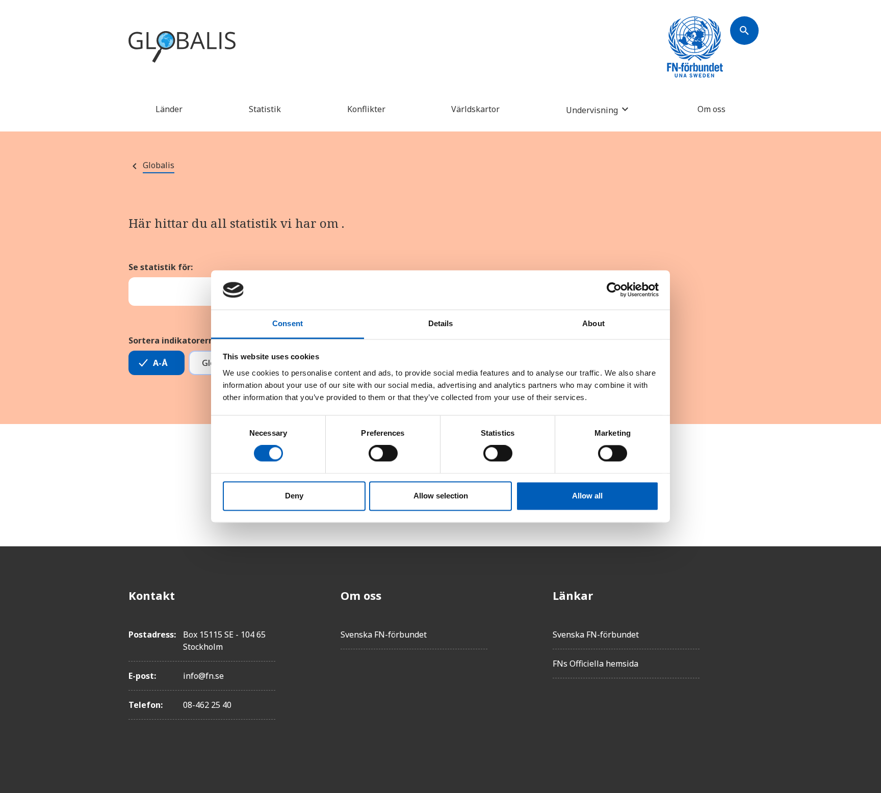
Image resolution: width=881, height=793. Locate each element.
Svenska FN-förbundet (384, 634)
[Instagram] (744, 652)
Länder (169, 109)
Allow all (587, 495)
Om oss (711, 109)
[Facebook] (744, 595)
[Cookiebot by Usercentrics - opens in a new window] (614, 290)
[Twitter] (744, 624)
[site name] (182, 47)
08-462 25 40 (207, 704)
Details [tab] (440, 323)
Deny (294, 495)
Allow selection (440, 495)
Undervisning (592, 109)
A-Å (160, 362)
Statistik (265, 109)
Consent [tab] (287, 323)
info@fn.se (203, 675)
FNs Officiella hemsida (595, 663)
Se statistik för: (160, 267)
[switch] (383, 453)
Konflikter (366, 109)
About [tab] (593, 323)
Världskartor (475, 109)
